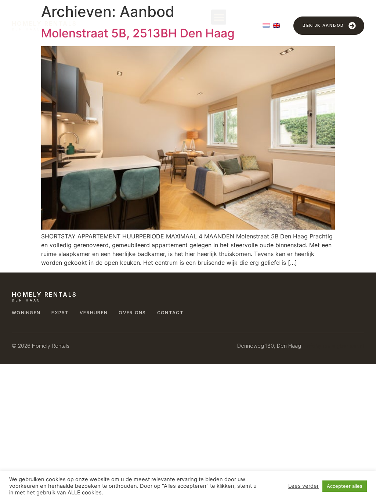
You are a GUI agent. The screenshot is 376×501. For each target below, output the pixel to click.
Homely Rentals (44, 23)
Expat (60, 312)
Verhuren (94, 312)
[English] (276, 25)
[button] (218, 17)
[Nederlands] (266, 25)
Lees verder (303, 486)
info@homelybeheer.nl (334, 346)
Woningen (26, 312)
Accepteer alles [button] (344, 486)
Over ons (132, 312)
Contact (170, 312)
